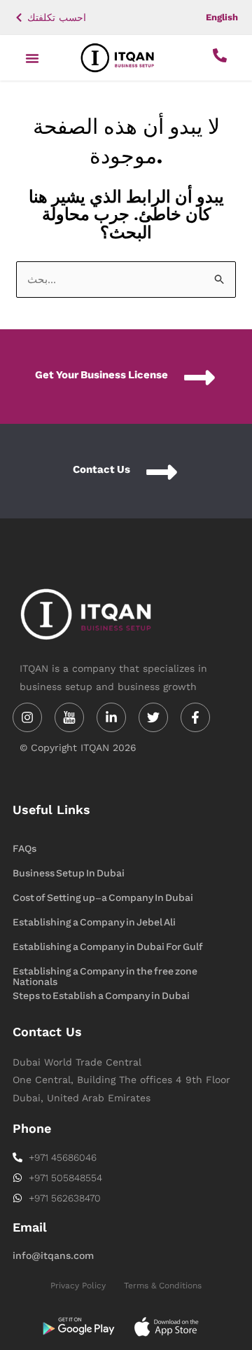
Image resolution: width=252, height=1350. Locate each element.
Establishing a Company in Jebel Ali (94, 922)
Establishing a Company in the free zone (105, 971)
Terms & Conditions (163, 1285)
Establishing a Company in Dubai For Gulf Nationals (108, 948)
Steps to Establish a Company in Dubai (101, 996)
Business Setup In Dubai (69, 873)
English (222, 17)
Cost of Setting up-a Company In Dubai (103, 898)
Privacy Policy (78, 1285)
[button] (32, 58)
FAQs (24, 848)
